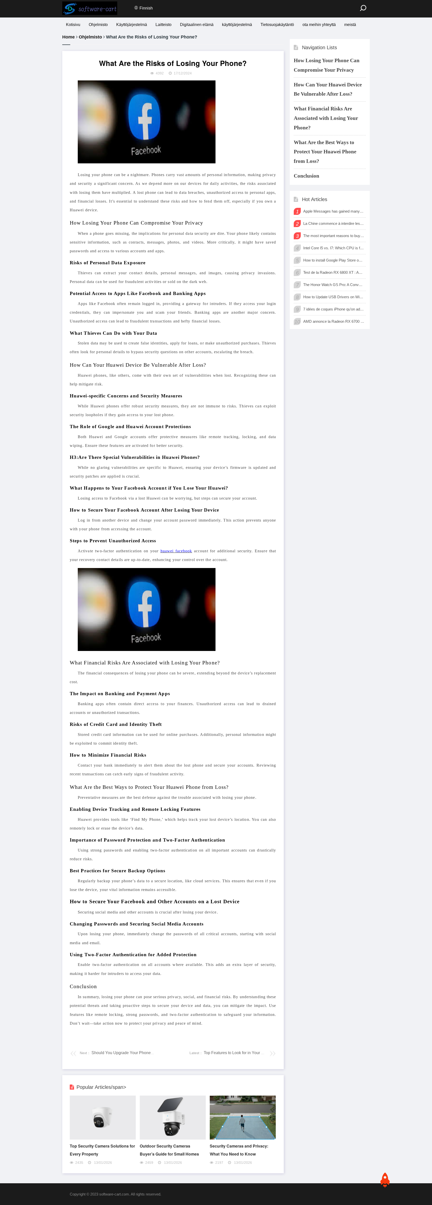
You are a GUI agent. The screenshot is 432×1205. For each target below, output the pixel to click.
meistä (350, 24)
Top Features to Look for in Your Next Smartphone (247, 1053)
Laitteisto (164, 24)
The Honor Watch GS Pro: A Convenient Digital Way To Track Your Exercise (333, 285)
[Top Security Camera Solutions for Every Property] (103, 1138)
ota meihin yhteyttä (319, 24)
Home (68, 36)
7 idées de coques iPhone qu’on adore (333, 309)
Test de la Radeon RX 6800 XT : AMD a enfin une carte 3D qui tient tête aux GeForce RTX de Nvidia (333, 272)
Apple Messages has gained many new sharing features (333, 211)
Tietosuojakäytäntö (277, 24)
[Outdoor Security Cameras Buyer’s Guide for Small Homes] (173, 1138)
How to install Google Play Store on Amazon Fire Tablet (333, 260)
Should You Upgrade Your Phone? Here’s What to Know (141, 1053)
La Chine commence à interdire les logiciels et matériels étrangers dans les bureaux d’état (333, 223)
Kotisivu (73, 24)
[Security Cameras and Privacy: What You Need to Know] (243, 1138)
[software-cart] (89, 8)
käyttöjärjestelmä (237, 24)
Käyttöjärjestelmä (131, 24)
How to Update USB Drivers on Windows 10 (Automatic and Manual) (333, 297)
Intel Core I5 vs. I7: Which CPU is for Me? (333, 248)
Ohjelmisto (98, 24)
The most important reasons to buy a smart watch (333, 236)
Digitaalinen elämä (197, 24)
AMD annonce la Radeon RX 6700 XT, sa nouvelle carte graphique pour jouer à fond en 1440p (333, 321)
